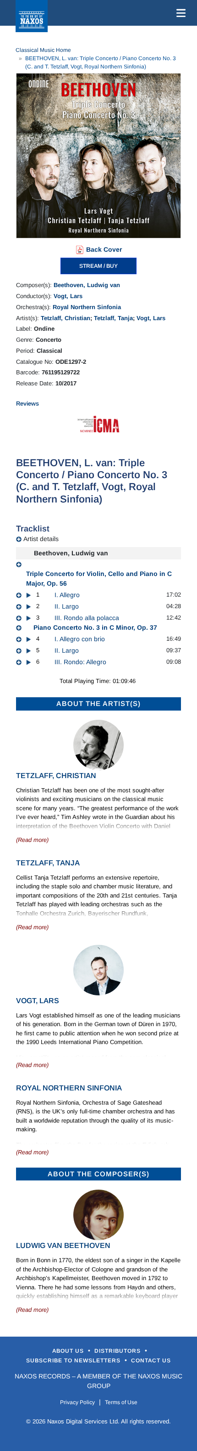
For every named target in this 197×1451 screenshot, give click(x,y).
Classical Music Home (43, 50)
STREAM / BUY (98, 266)
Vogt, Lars (68, 296)
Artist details (41, 538)
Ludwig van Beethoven (63, 1245)
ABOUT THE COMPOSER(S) (98, 1174)
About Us (69, 1351)
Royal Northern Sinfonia (87, 307)
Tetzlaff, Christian (65, 318)
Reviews (27, 403)
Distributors (118, 1351)
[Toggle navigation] (179, 13)
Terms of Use (121, 1402)
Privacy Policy (77, 1402)
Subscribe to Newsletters (74, 1360)
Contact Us (151, 1360)
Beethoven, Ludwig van (87, 285)
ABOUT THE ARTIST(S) (98, 703)
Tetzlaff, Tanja (113, 318)
